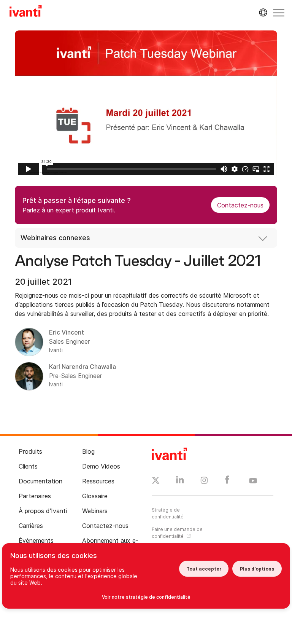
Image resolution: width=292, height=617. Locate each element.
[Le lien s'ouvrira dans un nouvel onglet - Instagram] (204, 481)
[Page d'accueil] (26, 12)
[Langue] (262, 12)
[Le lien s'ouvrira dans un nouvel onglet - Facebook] (227, 481)
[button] (278, 12)
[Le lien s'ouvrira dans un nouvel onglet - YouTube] (253, 481)
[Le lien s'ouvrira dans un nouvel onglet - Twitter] (156, 481)
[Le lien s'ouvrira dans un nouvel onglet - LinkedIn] (180, 481)
